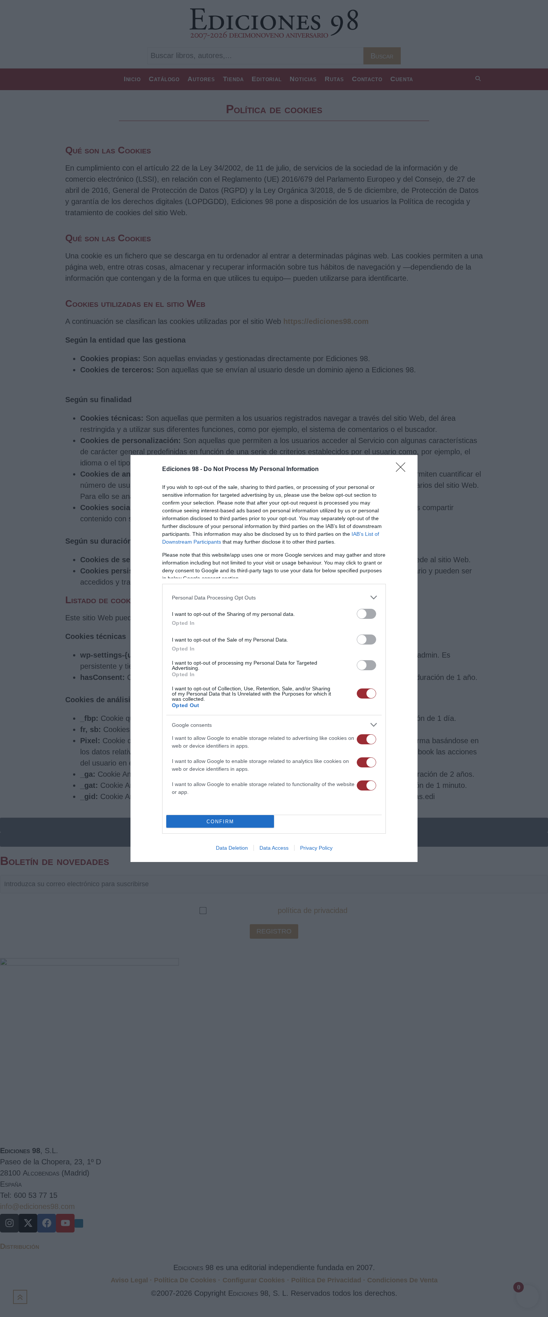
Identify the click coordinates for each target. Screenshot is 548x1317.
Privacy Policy (316, 848)
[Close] (403, 469)
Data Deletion (232, 848)
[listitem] (274, 597)
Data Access (274, 848)
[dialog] (274, 658)
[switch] (366, 614)
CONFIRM (220, 821)
